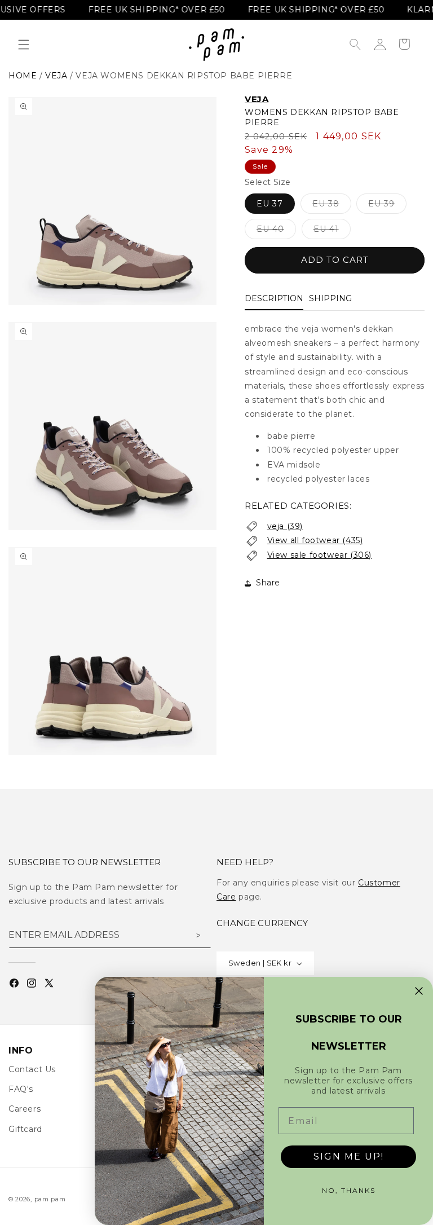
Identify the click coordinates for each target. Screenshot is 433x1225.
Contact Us (32, 1069)
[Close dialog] (418, 990)
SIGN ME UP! (348, 1156)
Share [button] (268, 583)
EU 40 (276, 231)
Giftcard (25, 1129)
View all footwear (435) (315, 540)
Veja (256, 99)
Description (274, 298)
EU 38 (331, 206)
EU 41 (332, 231)
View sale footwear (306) (319, 555)
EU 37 (270, 204)
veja (56, 75)
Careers (24, 1109)
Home (22, 75)
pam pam (50, 1199)
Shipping (330, 298)
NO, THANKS (348, 1190)
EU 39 (387, 206)
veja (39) (285, 526)
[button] (23, 44)
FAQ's (20, 1089)
